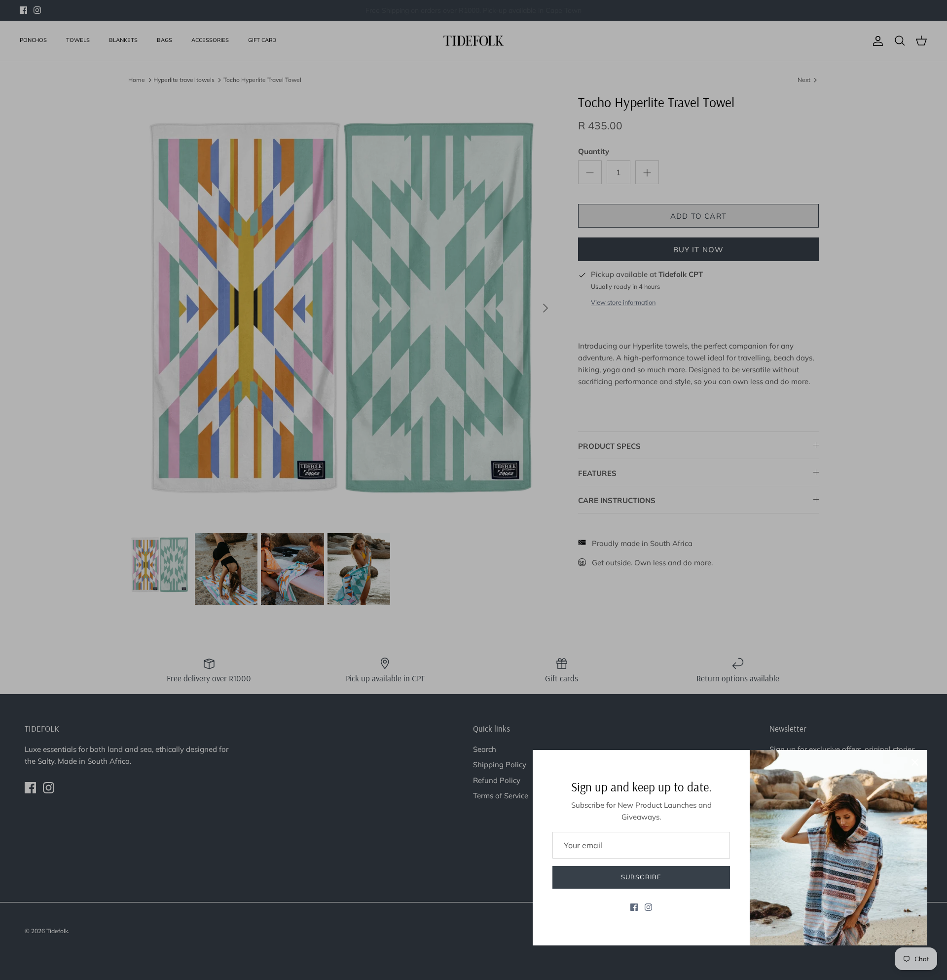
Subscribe (641, 877)
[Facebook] (634, 907)
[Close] (915, 762)
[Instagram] (648, 907)
